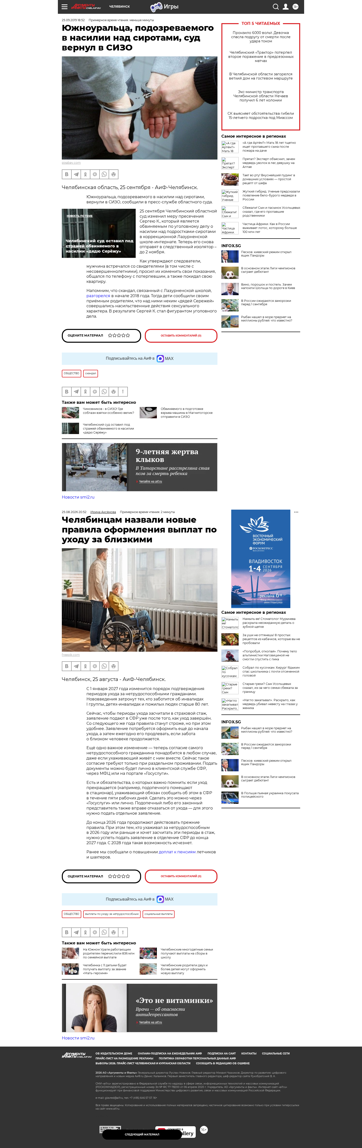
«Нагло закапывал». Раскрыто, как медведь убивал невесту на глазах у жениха (270, 704)
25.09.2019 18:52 (73, 20)
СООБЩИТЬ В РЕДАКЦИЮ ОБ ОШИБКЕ (223, 1063)
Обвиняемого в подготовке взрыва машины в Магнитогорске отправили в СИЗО (187, 413)
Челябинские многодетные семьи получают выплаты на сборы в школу (187, 953)
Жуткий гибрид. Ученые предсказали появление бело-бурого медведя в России (271, 195)
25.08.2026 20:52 (74, 512)
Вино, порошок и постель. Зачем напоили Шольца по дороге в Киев (268, 286)
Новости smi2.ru (78, 497)
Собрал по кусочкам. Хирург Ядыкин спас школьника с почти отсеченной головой (271, 671)
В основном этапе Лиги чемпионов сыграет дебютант (268, 270)
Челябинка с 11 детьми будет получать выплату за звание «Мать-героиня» (105, 969)
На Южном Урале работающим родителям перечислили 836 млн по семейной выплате (108, 953)
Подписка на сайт (222, 1053)
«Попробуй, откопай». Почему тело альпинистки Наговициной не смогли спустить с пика (270, 655)
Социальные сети (276, 1053)
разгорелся (98, 295)
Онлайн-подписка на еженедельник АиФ (170, 1053)
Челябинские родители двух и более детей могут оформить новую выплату (184, 969)
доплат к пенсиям (178, 852)
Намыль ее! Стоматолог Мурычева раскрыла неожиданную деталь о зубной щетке (269, 623)
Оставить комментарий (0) (181, 335)
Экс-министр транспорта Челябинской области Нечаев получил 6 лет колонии (260, 96)
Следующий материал (142, 1134)
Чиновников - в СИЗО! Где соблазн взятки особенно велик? (108, 411)
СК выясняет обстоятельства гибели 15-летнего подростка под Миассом (261, 116)
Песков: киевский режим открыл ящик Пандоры (266, 253)
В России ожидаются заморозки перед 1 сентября (266, 302)
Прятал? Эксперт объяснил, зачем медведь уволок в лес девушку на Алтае (269, 163)
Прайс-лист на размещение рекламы (124, 1058)
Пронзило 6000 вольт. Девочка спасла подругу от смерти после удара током (261, 37)
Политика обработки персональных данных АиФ (197, 1058)
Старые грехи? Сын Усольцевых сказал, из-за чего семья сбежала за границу (270, 688)
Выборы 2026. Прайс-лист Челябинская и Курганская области (143, 1063)
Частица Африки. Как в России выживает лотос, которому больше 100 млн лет (270, 228)
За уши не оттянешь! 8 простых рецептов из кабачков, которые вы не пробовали (271, 639)
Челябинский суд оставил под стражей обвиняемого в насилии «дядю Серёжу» (108, 428)
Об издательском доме (114, 1053)
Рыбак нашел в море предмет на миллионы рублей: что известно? (266, 318)
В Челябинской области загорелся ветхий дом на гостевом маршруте (261, 76)
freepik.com (71, 655)
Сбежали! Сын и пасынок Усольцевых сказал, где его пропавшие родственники (271, 211)
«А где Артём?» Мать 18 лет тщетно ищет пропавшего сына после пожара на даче (269, 146)
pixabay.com (71, 162)
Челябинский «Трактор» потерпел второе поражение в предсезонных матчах (261, 56)
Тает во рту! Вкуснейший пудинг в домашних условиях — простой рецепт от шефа (269, 179)
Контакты (248, 1053)
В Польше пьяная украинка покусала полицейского (270, 795)
